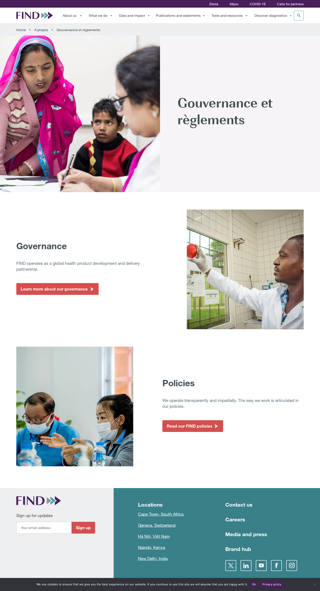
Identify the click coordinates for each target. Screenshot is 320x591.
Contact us (239, 504)
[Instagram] (291, 565)
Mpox (234, 4)
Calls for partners (290, 4)
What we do (98, 15)
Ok (254, 584)
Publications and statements (178, 15)
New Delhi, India (153, 558)
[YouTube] (261, 565)
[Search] (299, 15)
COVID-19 (258, 4)
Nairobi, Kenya (151, 547)
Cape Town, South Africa (161, 514)
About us (69, 15)
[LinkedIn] (246, 565)
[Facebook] (276, 565)
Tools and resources (227, 15)
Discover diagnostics (270, 15)
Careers (235, 519)
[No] (314, 584)
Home (21, 30)
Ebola (213, 4)
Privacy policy (271, 584)
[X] (230, 565)
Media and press (246, 534)
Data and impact (132, 15)
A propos (41, 30)
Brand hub (238, 549)
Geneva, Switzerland (156, 525)
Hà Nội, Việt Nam (154, 536)
